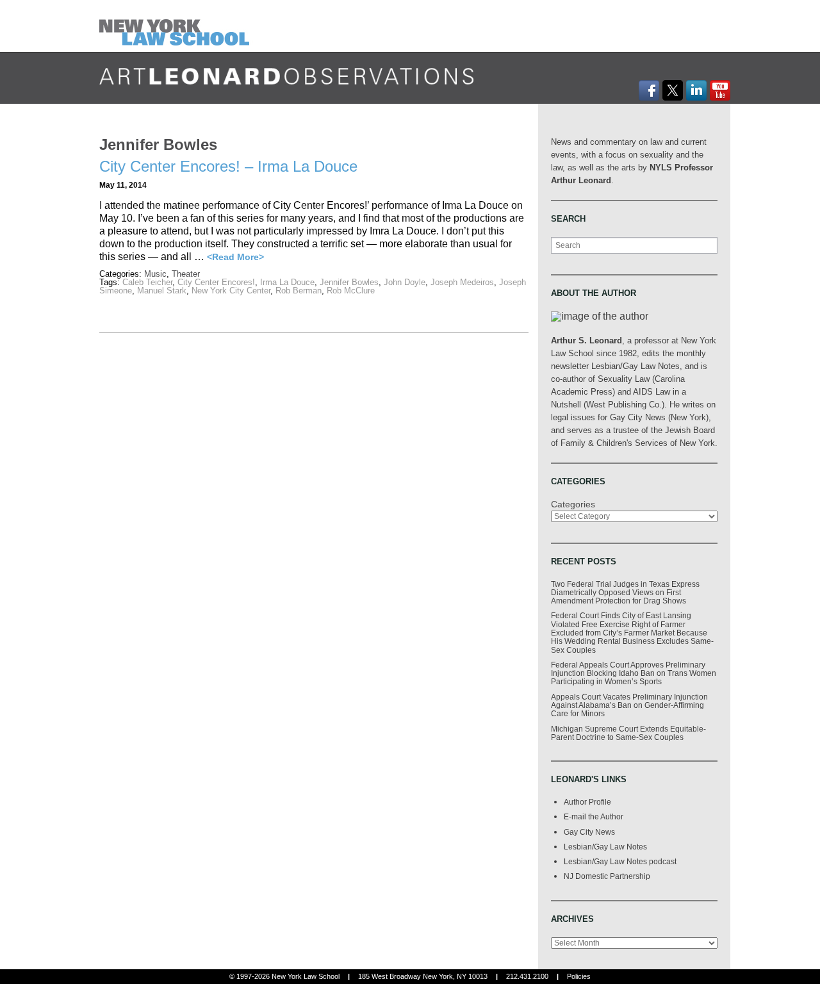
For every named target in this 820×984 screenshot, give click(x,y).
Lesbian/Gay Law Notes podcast (620, 861)
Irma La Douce (287, 282)
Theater (186, 274)
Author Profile (587, 802)
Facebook (649, 90)
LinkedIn (696, 90)
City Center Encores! (216, 282)
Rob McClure (351, 290)
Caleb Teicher (147, 282)
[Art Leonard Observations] (177, 25)
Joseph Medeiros (462, 282)
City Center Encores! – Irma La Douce (228, 166)
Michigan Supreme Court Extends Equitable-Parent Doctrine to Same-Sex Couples (628, 733)
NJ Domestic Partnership (607, 876)
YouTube (720, 90)
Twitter (672, 90)
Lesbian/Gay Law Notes (605, 846)
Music (155, 274)
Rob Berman (298, 290)
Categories (573, 504)
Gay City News (589, 832)
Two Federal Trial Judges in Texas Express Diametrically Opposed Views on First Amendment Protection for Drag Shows (625, 592)
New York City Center (231, 290)
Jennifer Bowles (349, 282)
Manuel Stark (161, 290)
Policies (579, 976)
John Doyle (404, 282)
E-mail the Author (593, 816)
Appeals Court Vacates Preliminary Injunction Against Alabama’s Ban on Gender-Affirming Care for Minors (629, 705)
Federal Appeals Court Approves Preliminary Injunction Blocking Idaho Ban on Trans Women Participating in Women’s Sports (633, 673)
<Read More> (235, 257)
